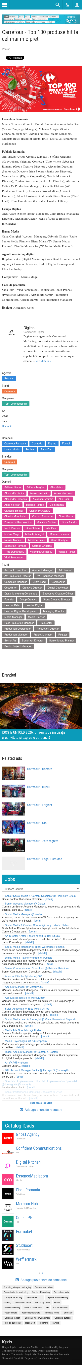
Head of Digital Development (20, 611)
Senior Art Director (32, 640)
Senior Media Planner (61, 640)
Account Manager (42, 570)
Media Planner (36, 617)
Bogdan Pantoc (35, 504)
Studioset (24, 1245)
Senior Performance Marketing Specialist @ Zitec (33, 1092)
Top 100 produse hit (15, 403)
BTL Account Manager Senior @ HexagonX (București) (36, 1070)
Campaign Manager (15, 582)
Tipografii (43, 1322)
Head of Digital (33, 605)
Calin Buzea (57, 504)
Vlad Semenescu (14, 557)
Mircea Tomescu (59, 534)
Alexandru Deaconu (15, 499)
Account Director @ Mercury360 (23, 976)
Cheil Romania (28, 1189)
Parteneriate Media (28, 1347)
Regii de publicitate (12, 1322)
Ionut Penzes (12, 528)
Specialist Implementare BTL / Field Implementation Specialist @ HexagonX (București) (39, 1082)
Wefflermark (26, 1259)
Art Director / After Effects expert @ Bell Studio (32, 936)
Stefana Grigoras (42, 546)
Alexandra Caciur (14, 493)
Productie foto (10, 1312)
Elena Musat (66, 516)
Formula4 (24, 1231)
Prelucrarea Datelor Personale (53, 1354)
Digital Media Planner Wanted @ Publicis (28, 957)
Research (30, 1322)
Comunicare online (24, 1166)
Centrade (37, 443)
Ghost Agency (27, 1134)
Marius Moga (11, 534)
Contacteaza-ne (50, 1358)
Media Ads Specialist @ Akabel (23, 1030)
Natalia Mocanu (13, 540)
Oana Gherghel (59, 540)
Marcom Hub (27, 1203)
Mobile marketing (12, 1307)
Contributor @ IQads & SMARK (19, 1350)
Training (55, 1322)
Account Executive (15, 570)
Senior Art (10, 640)
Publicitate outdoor (62, 1317)
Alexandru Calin (39, 493)
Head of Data (12, 605)
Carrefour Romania (15, 443)
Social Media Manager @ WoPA (23, 914)
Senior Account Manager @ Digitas (25, 903)
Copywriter (10, 587)
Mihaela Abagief (34, 534)
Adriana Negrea (35, 487)
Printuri (6, 49)
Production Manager (15, 634)
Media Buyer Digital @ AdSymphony (26, 1041)
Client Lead (39, 582)
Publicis (9, 378)
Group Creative (28, 599)
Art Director (65, 570)
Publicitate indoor (12, 1317)
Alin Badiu (64, 499)
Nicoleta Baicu (36, 540)
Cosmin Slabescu (42, 516)
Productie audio (60, 1307)
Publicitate (20, 1138)
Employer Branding (13, 1297)
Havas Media (12, 449)
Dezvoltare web (61, 1292)
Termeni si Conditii (12, 1358)
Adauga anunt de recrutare (43, 1109)
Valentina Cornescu (41, 551)
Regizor (62, 634)
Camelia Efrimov (13, 510)
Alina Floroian (12, 504)
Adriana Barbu (12, 487)
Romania (7, 426)
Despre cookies (32, 1358)
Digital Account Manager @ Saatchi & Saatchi (31, 1052)
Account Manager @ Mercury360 (24, 987)
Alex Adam (56, 487)
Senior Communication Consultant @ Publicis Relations (37, 968)
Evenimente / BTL (34, 1297)
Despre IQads (9, 1347)
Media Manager (13, 617)
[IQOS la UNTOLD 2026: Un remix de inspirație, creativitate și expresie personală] (41, 712)
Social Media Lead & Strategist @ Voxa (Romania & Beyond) (40, 1019)
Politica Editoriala (48, 1350)
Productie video (23, 1249)
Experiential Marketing (26, 1207)
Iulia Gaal (51, 528)
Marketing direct (42, 1302)
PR (17, 1152)
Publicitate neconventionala (37, 1317)
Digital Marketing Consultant (20, 593)
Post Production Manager (19, 623)
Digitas (28, 327)
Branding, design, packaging (17, 1287)
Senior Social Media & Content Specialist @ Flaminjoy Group (40, 896)
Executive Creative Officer (58, 593)
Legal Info (30, 1354)
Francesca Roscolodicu (17, 522)
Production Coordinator (17, 628)
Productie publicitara (30, 1312)
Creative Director (32, 587)
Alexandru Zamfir (43, 499)
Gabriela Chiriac (46, 522)
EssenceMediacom (32, 1176)
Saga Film (46, 449)
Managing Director (53, 611)
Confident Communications (39, 1148)
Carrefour (9, 391)
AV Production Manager (50, 576)
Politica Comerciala (12, 1354)
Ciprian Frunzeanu (39, 510)
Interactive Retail (23, 1302)
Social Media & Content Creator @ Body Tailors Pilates (37, 925)
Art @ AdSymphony (16, 1062)
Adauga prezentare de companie (43, 1280)
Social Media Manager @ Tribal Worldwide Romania (34, 947)
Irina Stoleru (33, 528)
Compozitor (58, 582)
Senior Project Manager (17, 646)
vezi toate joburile (41, 1103)
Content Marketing (41, 1292)
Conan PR (24, 1217)
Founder (9, 599)
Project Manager (42, 634)
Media (19, 1180)
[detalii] (49, 899)
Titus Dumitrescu (14, 551)
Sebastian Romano (15, 546)
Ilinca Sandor (69, 522)
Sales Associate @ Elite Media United (27, 1008)
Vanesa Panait (66, 551)
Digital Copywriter (58, 587)
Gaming (7, 1302)
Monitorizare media (33, 1307)
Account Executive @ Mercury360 (25, 997)
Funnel (66, 443)
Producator (46, 623)
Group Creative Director (56, 599)
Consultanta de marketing (16, 1292)
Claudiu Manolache (15, 516)
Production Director (48, 628)
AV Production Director (17, 576)
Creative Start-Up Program (54, 1347)
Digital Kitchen (28, 1162)
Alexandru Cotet (63, 493)
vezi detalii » (43, 361)
